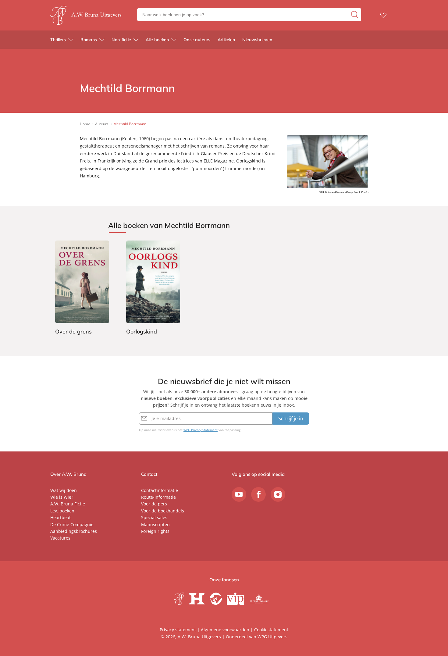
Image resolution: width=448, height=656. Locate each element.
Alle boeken (157, 39)
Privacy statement (178, 630)
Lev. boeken (62, 511)
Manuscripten (155, 524)
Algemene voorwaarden (225, 630)
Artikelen (226, 39)
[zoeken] (355, 14)
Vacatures (60, 538)
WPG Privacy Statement (200, 430)
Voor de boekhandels (162, 511)
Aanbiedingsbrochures (73, 531)
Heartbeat (60, 517)
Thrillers (58, 39)
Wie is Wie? (61, 497)
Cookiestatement (271, 630)
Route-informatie (158, 497)
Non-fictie (121, 39)
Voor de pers (154, 504)
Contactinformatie (159, 490)
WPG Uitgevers (272, 637)
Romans (88, 39)
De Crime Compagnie (72, 524)
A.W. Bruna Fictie (67, 504)
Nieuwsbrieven (257, 39)
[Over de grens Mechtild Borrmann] (82, 289)
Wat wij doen (63, 490)
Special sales (154, 517)
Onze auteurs (196, 39)
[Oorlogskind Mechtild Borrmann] (153, 289)
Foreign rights (155, 531)
